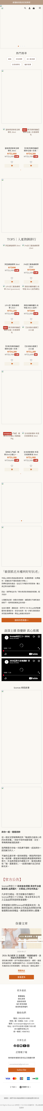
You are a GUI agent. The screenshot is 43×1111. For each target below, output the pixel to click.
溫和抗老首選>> (21, 620)
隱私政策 (21, 998)
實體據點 (21, 996)
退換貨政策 (21, 1001)
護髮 (9, 59)
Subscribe (21, 1069)
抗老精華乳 (16, 64)
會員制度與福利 (21, 1006)
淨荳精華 (19, 59)
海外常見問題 (21, 1004)
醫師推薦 (28, 64)
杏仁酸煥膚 (31, 59)
